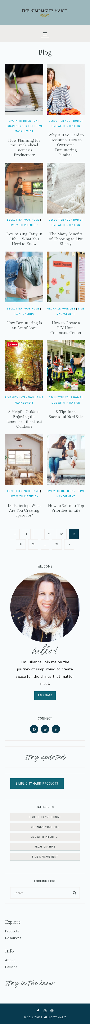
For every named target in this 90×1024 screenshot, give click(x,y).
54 (20, 544)
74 (56, 544)
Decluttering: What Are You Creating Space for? (24, 511)
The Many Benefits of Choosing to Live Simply (66, 239)
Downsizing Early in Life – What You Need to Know (24, 239)
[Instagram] (45, 1011)
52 (61, 534)
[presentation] (24, 89)
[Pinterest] (52, 1011)
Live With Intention (23, 120)
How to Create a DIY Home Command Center (65, 328)
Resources (13, 938)
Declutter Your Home (65, 120)
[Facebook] (38, 1011)
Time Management (45, 856)
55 (33, 544)
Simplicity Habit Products (37, 783)
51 (49, 534)
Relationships (24, 313)
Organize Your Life (20, 126)
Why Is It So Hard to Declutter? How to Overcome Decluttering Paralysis (66, 145)
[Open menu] (45, 34)
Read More (45, 695)
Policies (11, 967)
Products (12, 931)
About (10, 960)
